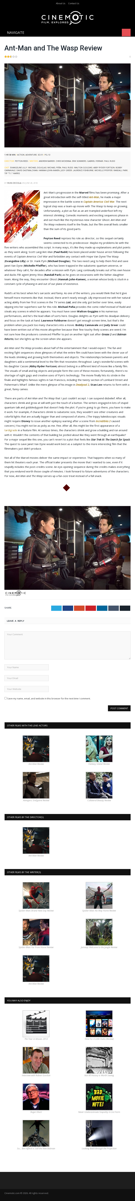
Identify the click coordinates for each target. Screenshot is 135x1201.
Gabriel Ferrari (95, 161)
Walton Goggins (83, 167)
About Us (60, 3)
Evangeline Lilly (18, 167)
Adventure (31, 154)
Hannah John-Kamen (49, 170)
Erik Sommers (79, 161)
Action (20, 154)
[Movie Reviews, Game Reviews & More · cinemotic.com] (67, 17)
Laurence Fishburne (83, 170)
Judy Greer (66, 170)
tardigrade (10, 430)
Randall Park (121, 170)
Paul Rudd (109, 161)
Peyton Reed (21, 161)
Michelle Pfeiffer (103, 170)
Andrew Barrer (47, 161)
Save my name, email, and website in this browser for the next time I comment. (49, 698)
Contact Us (73, 3)
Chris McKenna (63, 161)
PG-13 (47, 154)
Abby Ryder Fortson (104, 167)
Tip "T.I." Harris (12, 173)
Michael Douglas (37, 167)
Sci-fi (40, 154)
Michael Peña (54, 167)
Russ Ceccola (14, 183)
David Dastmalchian (27, 170)
